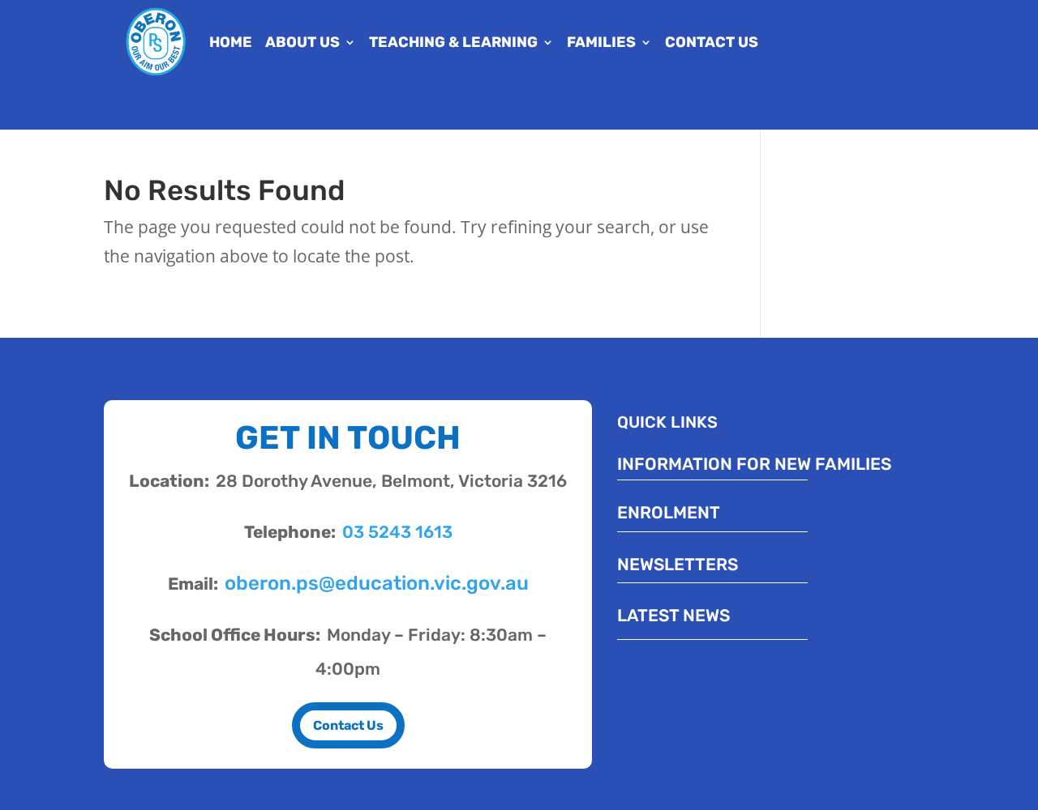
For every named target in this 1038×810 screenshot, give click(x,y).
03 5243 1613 (397, 532)
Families (601, 42)
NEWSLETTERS (677, 564)
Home (230, 42)
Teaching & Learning (453, 42)
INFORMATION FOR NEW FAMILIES (754, 464)
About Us (302, 42)
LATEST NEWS (673, 615)
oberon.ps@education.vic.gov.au (377, 583)
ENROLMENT (668, 512)
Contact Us (711, 42)
